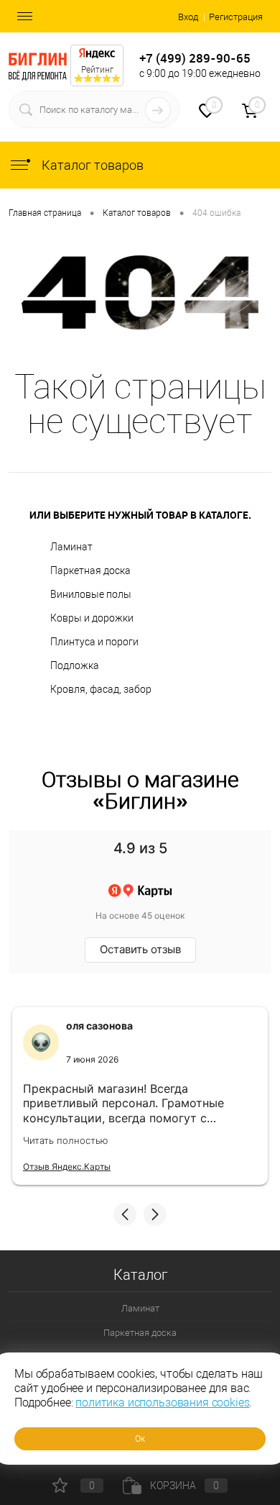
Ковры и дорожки (92, 618)
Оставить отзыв (140, 949)
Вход (188, 17)
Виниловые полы (90, 594)
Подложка (74, 665)
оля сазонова (99, 1025)
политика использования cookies (162, 1402)
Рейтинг (97, 70)
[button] (124, 1214)
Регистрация (236, 17)
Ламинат (71, 547)
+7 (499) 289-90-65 (195, 58)
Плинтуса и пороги (94, 641)
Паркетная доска (90, 570)
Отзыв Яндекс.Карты (67, 1166)
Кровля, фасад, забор (100, 689)
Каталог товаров (91, 165)
